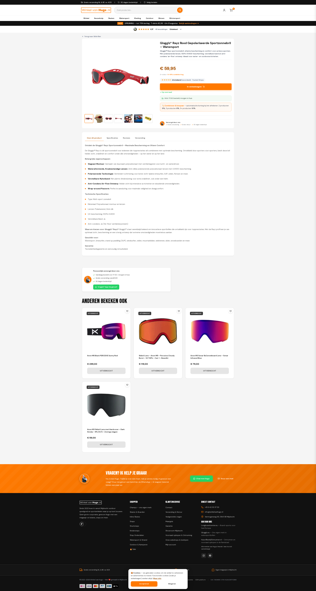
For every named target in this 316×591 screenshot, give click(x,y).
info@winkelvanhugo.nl (214, 512)
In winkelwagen (194, 86)
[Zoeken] (180, 10)
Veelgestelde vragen (174, 517)
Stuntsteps (134, 526)
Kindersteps (134, 531)
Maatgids (169, 521)
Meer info (157, 578)
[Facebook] (210, 555)
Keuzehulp (98, 18)
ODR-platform (200, 580)
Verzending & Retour (174, 512)
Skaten (111, 18)
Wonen (161, 18)
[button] (88, 118)
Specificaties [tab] (112, 138)
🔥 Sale (133, 549)
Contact (169, 507)
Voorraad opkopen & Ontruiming (179, 535)
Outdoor (149, 18)
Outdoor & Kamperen (139, 544)
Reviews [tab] (126, 138)
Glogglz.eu (214, 533)
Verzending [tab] (140, 138)
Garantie (169, 526)
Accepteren (144, 584)
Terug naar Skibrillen (92, 36)
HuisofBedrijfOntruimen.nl (218, 541)
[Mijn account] (225, 10)
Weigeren (172, 584)
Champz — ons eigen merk (140, 507)
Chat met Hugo (203, 478)
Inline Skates (135, 517)
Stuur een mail (227, 478)
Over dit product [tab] (94, 138)
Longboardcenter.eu (218, 526)
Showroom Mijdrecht (174, 531)
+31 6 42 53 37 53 (212, 507)
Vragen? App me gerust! (107, 287)
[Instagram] (203, 555)
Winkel (86, 18)
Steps (132, 521)
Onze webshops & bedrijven (177, 540)
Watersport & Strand (138, 540)
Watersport (124, 18)
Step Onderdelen (137, 535)
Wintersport (174, 18)
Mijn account (171, 544)
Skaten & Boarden (137, 512)
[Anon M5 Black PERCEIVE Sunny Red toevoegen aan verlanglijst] (127, 311)
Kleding (137, 18)
